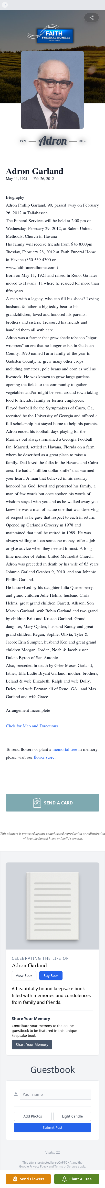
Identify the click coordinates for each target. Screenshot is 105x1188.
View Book (24, 975)
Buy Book (50, 975)
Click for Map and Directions (32, 726)
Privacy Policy (39, 1166)
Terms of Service (65, 1166)
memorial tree (64, 749)
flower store (44, 757)
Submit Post (52, 1127)
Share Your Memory (32, 1044)
